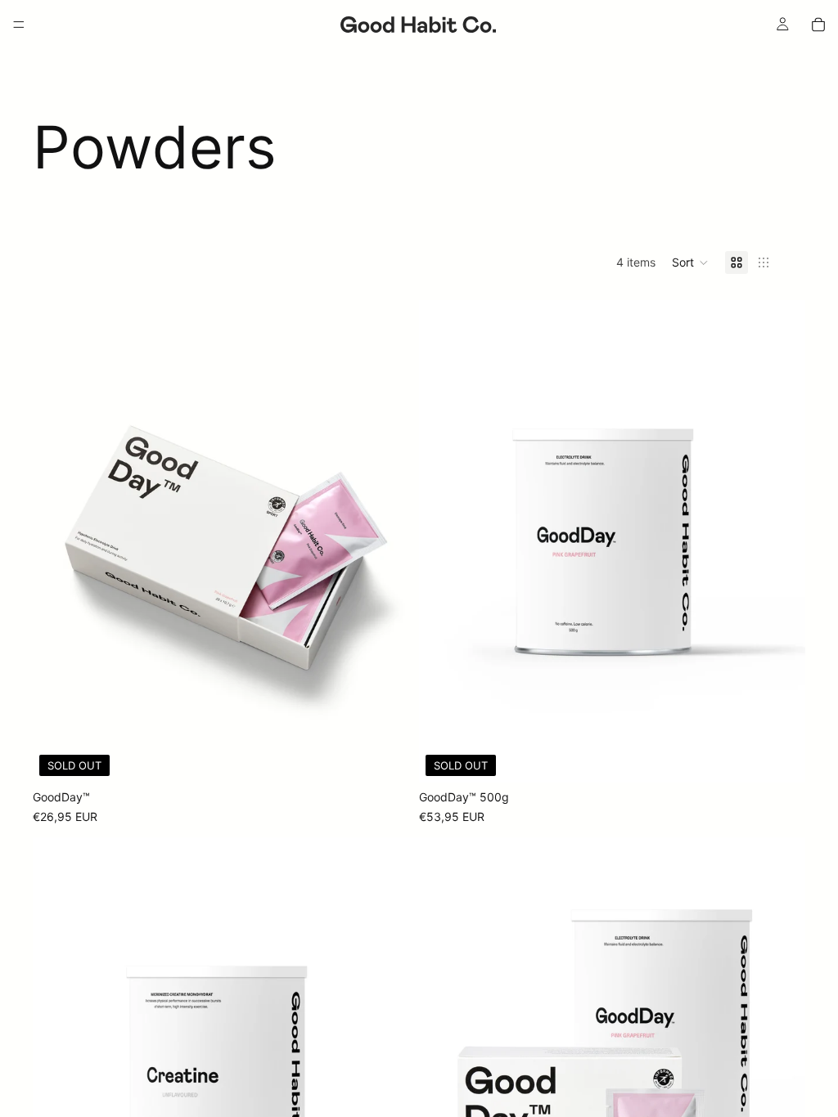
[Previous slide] (57, 541)
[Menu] (19, 24)
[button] (690, 262)
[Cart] (818, 25)
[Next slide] (394, 541)
